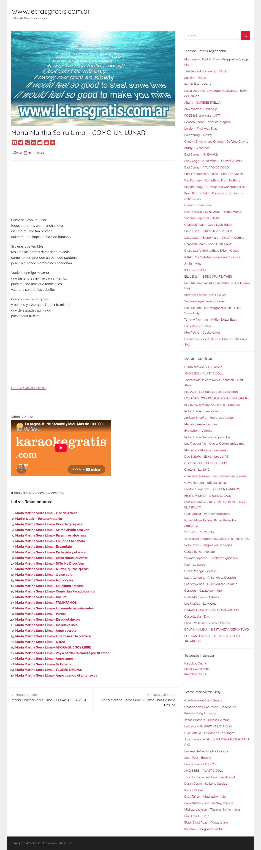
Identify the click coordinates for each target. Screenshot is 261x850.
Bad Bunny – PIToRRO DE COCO (206, 167)
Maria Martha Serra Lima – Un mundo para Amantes (54, 608)
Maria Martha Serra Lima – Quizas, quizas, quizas (52, 569)
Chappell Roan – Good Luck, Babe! (208, 224)
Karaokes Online (195, 663)
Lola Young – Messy (198, 135)
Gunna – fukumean (197, 205)
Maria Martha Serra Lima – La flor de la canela (50, 541)
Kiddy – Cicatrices (196, 148)
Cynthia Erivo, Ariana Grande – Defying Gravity (216, 141)
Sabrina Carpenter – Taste (202, 218)
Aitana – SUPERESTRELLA (202, 102)
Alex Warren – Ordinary (200, 109)
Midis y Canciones (196, 669)
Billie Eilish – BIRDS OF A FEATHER (208, 231)
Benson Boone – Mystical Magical (207, 122)
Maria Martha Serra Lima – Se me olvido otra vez (52, 530)
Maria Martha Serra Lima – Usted (40, 642)
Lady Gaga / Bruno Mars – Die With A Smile (214, 237)
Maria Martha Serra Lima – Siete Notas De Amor (51, 558)
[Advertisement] (93, 186)
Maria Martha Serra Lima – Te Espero (43, 664)
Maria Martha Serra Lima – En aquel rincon (47, 619)
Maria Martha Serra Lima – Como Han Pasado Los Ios (55, 591)
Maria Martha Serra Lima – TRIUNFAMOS (46, 602)
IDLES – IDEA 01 (195, 270)
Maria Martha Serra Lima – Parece (41, 614)
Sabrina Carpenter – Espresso (204, 301)
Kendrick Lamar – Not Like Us (204, 295)
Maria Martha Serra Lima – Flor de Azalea (46, 513)
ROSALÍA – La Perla (197, 84)
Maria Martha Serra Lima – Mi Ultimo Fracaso (49, 586)
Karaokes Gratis (195, 674)
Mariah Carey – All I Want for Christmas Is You (215, 187)
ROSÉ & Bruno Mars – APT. (202, 115)
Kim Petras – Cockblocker (202, 332)
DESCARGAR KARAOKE (28, 388)
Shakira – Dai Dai (195, 77)
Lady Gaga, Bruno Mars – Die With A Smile (213, 161)
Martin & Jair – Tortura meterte (38, 519)
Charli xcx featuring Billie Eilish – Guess (211, 250)
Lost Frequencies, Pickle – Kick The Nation (213, 174)
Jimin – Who (193, 263)
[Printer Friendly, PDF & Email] (28, 152)
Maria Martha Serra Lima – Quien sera (43, 575)
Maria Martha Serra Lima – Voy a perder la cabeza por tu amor (62, 653)
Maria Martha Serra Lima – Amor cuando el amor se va (56, 675)
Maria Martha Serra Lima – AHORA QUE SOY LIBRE (53, 647)
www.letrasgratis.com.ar (51, 11)
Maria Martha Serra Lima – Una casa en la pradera (53, 636)
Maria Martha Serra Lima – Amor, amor (44, 658)
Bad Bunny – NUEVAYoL (201, 154)
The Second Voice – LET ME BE (205, 71)
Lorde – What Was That (200, 128)
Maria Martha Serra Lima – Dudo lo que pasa (48, 524)
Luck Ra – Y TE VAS (197, 326)
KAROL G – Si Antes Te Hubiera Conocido (212, 257)
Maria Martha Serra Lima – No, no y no (44, 580)
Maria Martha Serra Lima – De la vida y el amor (50, 552)
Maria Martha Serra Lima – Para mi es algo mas (50, 535)
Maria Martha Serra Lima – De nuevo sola (46, 625)
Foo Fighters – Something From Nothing (212, 180)
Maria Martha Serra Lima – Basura (40, 597)
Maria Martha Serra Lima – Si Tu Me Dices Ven (49, 563)
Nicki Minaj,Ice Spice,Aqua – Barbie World (213, 211)
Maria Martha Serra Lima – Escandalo (43, 546)
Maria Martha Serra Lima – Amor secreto (46, 630)
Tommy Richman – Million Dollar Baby (210, 319)
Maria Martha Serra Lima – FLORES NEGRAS (48, 670)
